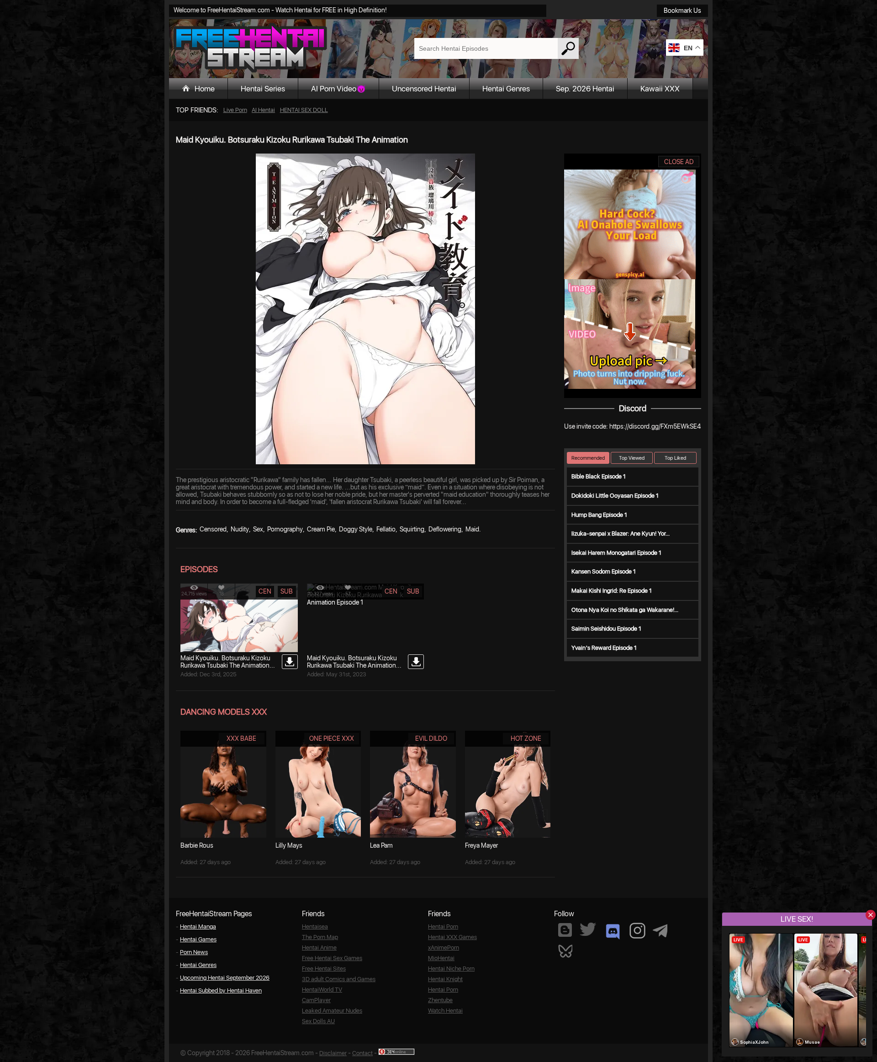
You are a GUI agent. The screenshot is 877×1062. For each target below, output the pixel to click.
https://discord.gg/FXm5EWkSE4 (655, 426)
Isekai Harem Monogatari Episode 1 (616, 552)
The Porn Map (320, 937)
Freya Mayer (481, 845)
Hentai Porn (443, 926)
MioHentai (441, 958)
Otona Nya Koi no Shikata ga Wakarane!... (624, 609)
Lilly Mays (288, 845)
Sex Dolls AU (318, 1021)
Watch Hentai (445, 1010)
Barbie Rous (196, 845)
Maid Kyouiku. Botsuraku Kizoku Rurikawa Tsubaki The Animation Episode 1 (352, 665)
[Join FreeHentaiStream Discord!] (612, 932)
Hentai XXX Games (452, 937)
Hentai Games (198, 939)
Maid (472, 529)
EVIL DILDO (431, 738)
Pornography (285, 529)
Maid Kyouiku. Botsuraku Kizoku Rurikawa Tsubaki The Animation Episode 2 (225, 665)
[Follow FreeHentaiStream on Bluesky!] (565, 950)
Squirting (412, 529)
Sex (258, 529)
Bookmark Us (682, 10)
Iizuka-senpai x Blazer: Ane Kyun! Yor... (620, 533)
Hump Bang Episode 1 (599, 514)
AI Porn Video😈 (338, 88)
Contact (362, 1053)
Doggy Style (355, 529)
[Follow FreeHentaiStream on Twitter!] (588, 929)
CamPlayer (316, 1000)
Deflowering (444, 529)
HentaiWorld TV (322, 989)
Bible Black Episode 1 (598, 476)
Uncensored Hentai (424, 88)
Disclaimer (333, 1053)
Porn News (194, 952)
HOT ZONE (526, 738)
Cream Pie (321, 529)
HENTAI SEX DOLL (304, 109)
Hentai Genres (506, 88)
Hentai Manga (198, 926)
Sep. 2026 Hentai (585, 88)
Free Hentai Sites (324, 968)
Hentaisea (315, 926)
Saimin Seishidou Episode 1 (606, 628)
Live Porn (235, 109)
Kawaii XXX (660, 88)
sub (286, 591)
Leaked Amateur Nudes (332, 1010)
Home (205, 88)
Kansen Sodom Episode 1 (603, 571)
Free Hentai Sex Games (332, 958)
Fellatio (386, 529)
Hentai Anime (319, 947)
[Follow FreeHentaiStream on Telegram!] (660, 930)
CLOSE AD (679, 161)
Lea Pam (381, 845)
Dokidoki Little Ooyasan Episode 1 (615, 495)
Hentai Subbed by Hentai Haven (221, 990)
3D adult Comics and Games (338, 979)
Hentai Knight (445, 979)
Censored (213, 529)
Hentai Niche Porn (451, 968)
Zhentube (440, 1000)
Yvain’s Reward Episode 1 (604, 647)
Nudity (240, 529)
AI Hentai (263, 109)
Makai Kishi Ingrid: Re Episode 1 (611, 590)
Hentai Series (263, 88)
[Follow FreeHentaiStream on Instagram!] (637, 931)
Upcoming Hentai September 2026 (224, 977)
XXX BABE (241, 738)
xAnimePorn (443, 947)
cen (265, 591)
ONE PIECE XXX (331, 738)
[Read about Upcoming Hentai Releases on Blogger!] (565, 930)
